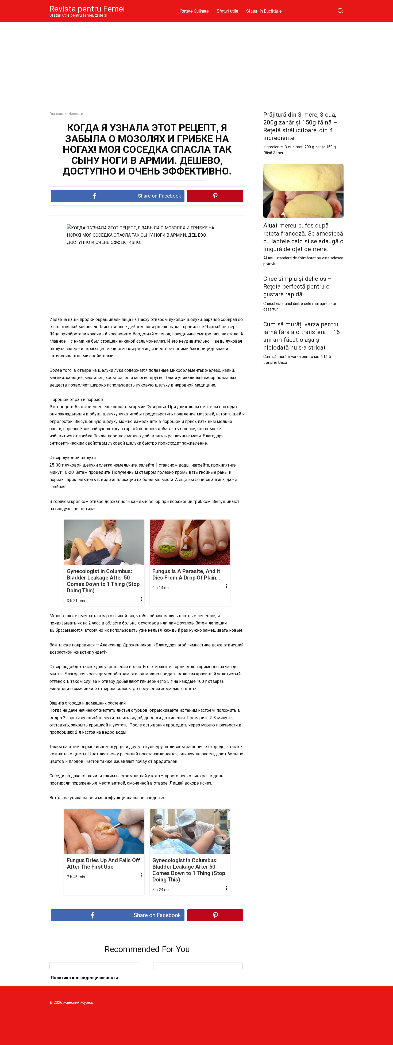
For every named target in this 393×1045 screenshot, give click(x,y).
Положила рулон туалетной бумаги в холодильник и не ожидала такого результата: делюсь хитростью (94, 981)
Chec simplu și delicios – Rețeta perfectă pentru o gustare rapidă (297, 286)
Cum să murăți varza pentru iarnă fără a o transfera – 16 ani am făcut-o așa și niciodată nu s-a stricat (301, 336)
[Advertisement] (196, 62)
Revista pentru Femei (87, 8)
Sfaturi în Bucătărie (264, 11)
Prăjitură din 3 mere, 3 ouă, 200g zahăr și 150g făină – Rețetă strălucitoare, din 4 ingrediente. (300, 126)
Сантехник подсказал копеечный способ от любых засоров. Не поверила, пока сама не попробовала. (198, 981)
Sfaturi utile (227, 11)
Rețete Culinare (194, 11)
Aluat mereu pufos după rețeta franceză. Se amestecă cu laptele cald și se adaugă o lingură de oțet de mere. (303, 237)
